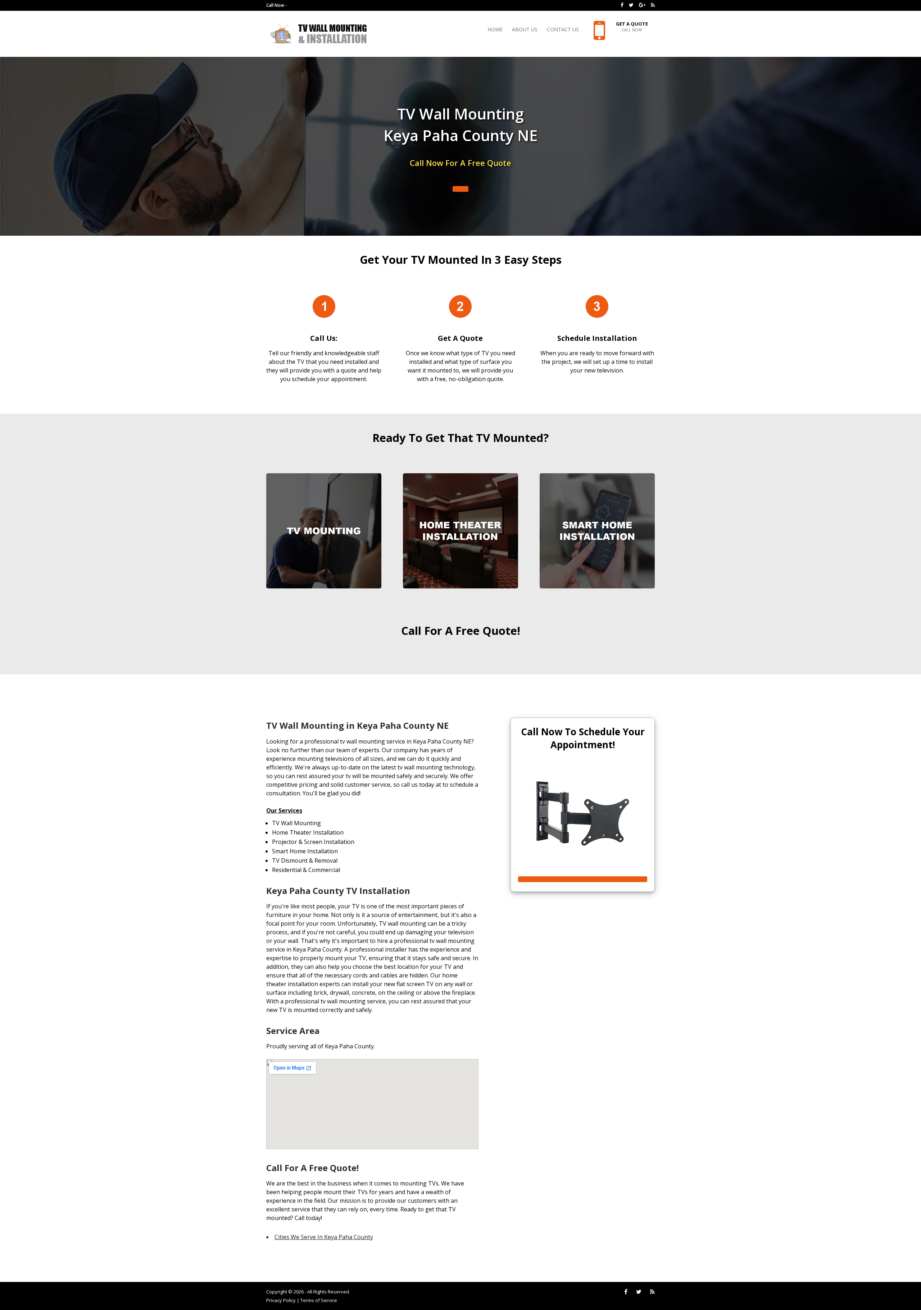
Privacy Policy (281, 1300)
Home (495, 30)
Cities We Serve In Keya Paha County (324, 1237)
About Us (524, 30)
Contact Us (563, 30)
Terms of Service (318, 1300)
